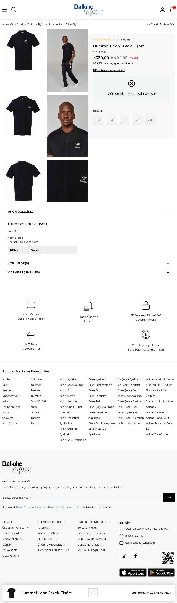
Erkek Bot (94, 390)
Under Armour (10, 395)
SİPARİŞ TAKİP (10, 556)
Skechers (7, 390)
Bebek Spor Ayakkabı (129, 395)
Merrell (35, 423)
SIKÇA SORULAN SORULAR (53, 550)
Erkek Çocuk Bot (127, 407)
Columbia (37, 379)
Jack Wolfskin (39, 401)
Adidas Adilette (155, 412)
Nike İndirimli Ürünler (159, 384)
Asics (5, 401)
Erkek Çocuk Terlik (128, 390)
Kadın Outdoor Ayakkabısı (68, 431)
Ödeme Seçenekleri (24, 272)
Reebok (35, 390)
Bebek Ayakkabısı (127, 412)
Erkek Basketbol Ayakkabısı (97, 415)
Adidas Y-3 (152, 407)
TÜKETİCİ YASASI (87, 527)
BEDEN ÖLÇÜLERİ (48, 539)
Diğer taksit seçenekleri (109, 70)
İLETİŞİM (7, 544)
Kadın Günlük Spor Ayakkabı (71, 410)
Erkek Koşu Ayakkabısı (101, 407)
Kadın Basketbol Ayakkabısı (69, 421)
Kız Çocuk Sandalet (128, 384)
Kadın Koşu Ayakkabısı (73, 439)
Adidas (6, 379)
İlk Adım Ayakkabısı (129, 423)
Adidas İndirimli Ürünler (160, 379)
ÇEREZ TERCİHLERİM (91, 544)
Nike (5, 384)
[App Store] (133, 572)
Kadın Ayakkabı (69, 379)
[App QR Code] (168, 558)
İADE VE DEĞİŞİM (48, 533)
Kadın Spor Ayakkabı (72, 384)
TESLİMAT (43, 527)
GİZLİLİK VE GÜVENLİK (91, 533)
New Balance (10, 423)
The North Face (11, 407)
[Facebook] (135, 555)
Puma (5, 412)
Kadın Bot (65, 390)
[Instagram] (124, 555)
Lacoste (35, 418)
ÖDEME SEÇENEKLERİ (51, 522)
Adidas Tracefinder (157, 434)
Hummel (36, 395)
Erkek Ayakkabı (97, 379)
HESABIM (7, 522)
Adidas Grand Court (157, 418)
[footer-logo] (17, 467)
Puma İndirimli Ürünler (160, 401)
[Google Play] (161, 572)
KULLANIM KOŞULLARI (91, 550)
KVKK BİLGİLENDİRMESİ (92, 522)
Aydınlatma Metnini (74, 507)
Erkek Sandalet (97, 395)
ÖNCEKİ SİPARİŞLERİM (15, 527)
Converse (7, 418)
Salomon (36, 384)
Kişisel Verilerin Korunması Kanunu (37, 507)
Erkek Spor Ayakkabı (100, 384)
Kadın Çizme (67, 395)
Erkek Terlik (95, 401)
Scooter (35, 412)
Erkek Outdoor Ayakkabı (102, 423)
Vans (34, 407)
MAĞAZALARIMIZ (13, 539)
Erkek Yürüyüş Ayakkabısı (97, 431)
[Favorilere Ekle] (93, 592)
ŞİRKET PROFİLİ (11, 533)
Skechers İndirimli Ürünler (156, 393)
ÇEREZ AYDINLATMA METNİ (94, 539)
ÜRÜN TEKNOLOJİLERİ (51, 544)
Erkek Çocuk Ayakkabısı (131, 401)
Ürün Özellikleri (22, 211)
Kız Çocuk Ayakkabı (129, 379)
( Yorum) (124, 40)
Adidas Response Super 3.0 (160, 426)
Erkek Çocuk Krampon (130, 418)
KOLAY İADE (9, 550)
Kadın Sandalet (69, 401)
